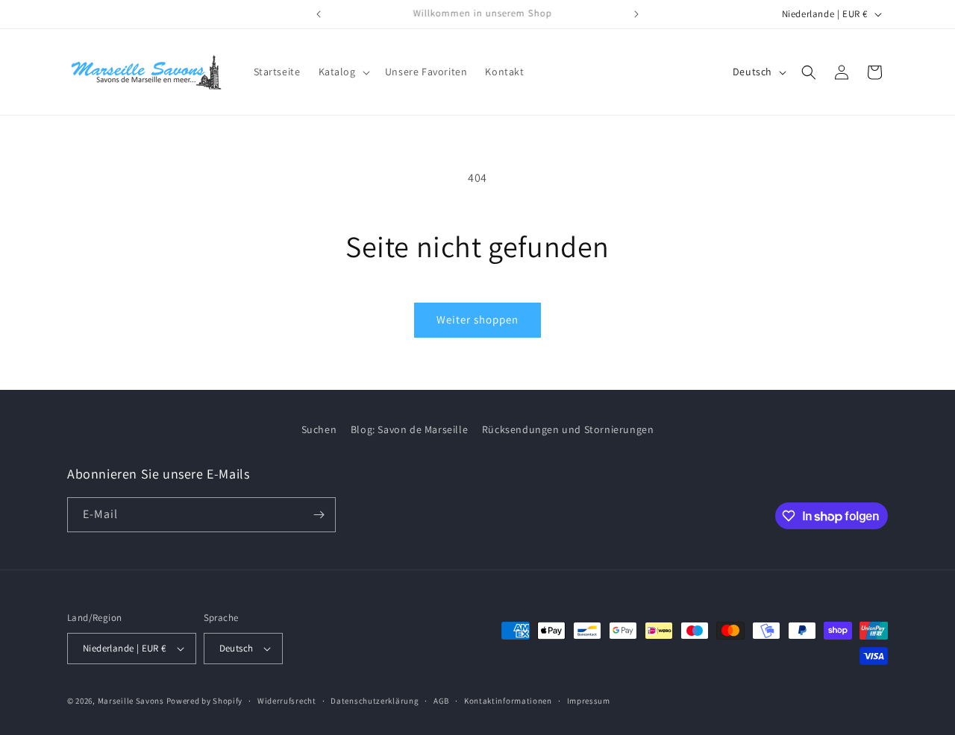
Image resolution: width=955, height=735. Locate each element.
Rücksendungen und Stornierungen (568, 429)
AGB (441, 700)
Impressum (588, 700)
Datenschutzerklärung (375, 700)
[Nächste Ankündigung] (636, 14)
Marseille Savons (131, 700)
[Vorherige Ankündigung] (318, 14)
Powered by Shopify (204, 700)
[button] (343, 71)
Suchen (319, 429)
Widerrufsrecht (286, 700)
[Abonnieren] (318, 514)
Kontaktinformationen (508, 700)
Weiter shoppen (477, 319)
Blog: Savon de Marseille (409, 429)
